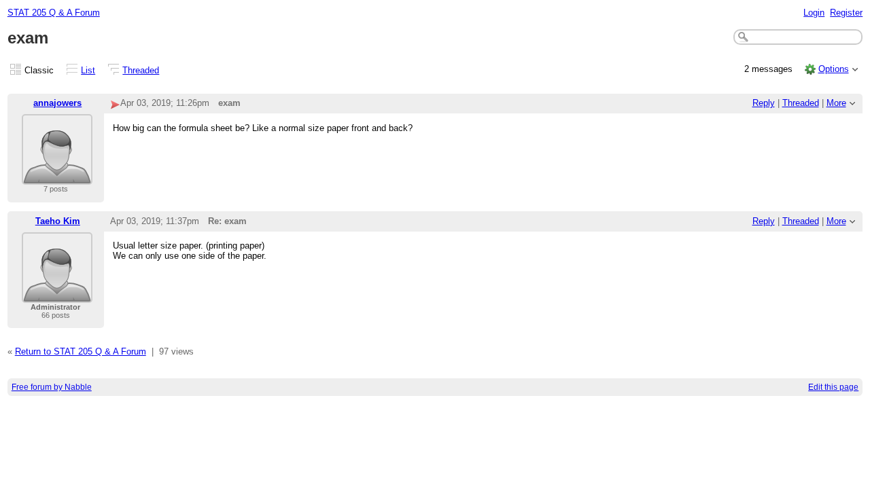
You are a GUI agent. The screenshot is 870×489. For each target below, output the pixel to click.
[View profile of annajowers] (57, 176)
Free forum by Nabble (52, 387)
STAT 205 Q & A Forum (53, 12)
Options (833, 69)
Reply (763, 103)
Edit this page (833, 387)
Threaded (140, 70)
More (836, 103)
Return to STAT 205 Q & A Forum (80, 351)
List (88, 70)
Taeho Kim (57, 221)
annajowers (57, 103)
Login (813, 12)
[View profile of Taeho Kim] (57, 294)
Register (846, 12)
